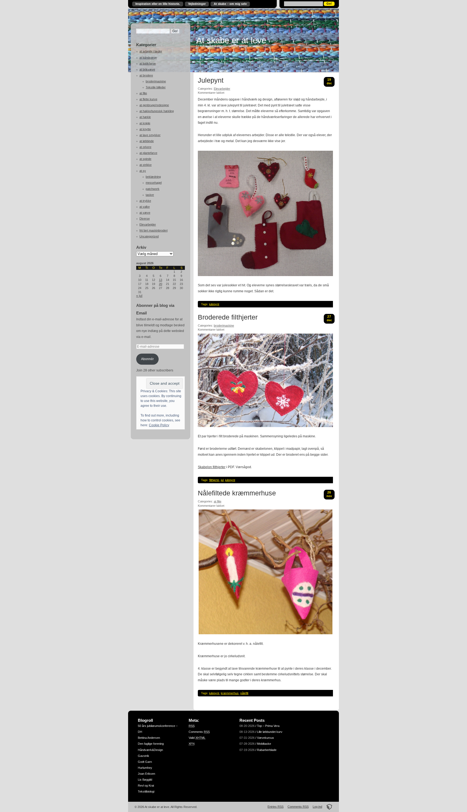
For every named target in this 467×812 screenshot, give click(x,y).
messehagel (154, 182)
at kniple (144, 123)
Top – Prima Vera (268, 725)
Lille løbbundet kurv (269, 731)
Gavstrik (143, 755)
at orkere (145, 147)
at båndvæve (148, 57)
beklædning (153, 176)
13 (160, 279)
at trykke (145, 200)
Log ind (317, 806)
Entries (275, 806)
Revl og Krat (146, 785)
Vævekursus (265, 737)
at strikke (145, 164)
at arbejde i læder (150, 51)
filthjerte (214, 480)
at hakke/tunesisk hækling (156, 111)
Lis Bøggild (145, 779)
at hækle (145, 117)
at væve (144, 212)
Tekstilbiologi (146, 791)
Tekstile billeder (156, 87)
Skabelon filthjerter (211, 467)
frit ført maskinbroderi (153, 230)
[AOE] (327, 806)
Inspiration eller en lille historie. (157, 3)
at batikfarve (147, 63)
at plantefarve (148, 153)
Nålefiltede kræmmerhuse (237, 493)
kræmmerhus (230, 693)
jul (222, 480)
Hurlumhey (145, 767)
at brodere (146, 75)
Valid (197, 737)
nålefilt (244, 693)
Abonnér (147, 359)
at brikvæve (147, 69)
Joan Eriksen (146, 773)
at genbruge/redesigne (154, 105)
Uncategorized (149, 236)
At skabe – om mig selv (230, 3)
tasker (150, 194)
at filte (143, 93)
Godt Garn (145, 761)
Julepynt (211, 80)
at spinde (145, 158)
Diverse (144, 218)
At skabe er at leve (231, 40)
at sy (142, 170)
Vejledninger (197, 3)
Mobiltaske (264, 743)
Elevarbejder (147, 224)
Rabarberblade (266, 749)
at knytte (145, 129)
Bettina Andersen (149, 737)
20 (160, 284)
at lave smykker (150, 135)
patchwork (152, 188)
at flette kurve (148, 99)
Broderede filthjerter (228, 317)
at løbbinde (146, 141)
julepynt (214, 304)
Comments (199, 731)
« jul (139, 296)
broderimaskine (156, 81)
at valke (144, 206)
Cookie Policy (159, 425)
